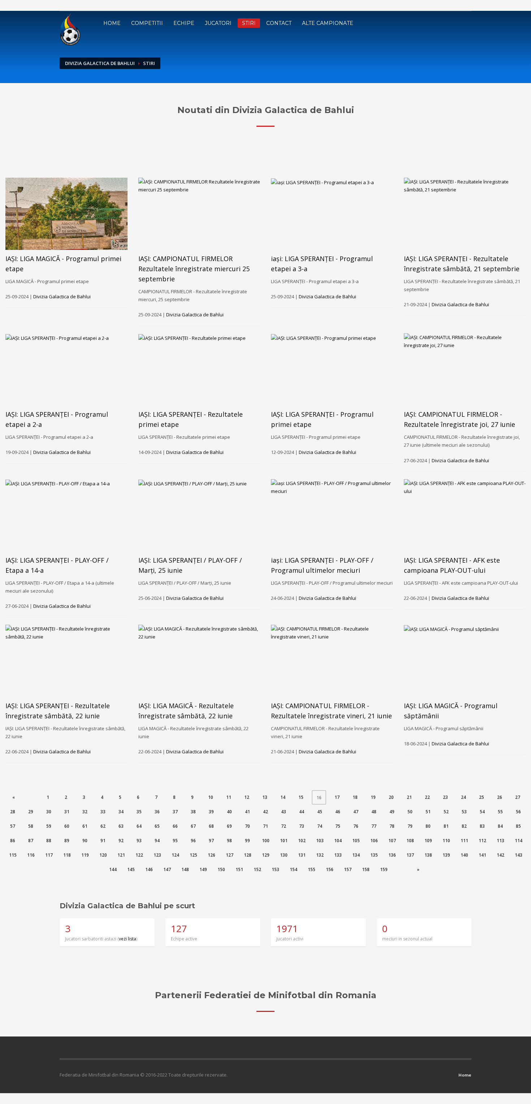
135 (374, 855)
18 (355, 797)
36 (157, 812)
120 (103, 855)
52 (446, 812)
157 (347, 869)
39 (211, 812)
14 (282, 797)
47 (355, 812)
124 (175, 855)
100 (265, 840)
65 (157, 826)
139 (446, 855)
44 (301, 812)
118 (67, 855)
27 (517, 797)
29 (30, 812)
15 (300, 797)
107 (392, 840)
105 (356, 840)
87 (30, 840)
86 (12, 840)
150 (221, 869)
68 (211, 826)
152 (257, 869)
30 (48, 812)
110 (446, 840)
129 (265, 855)
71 (265, 826)
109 (428, 840)
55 (500, 812)
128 (247, 855)
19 (373, 797)
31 (66, 812)
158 (366, 869)
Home (112, 23)
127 (229, 855)
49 (391, 812)
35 (139, 812)
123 (157, 855)
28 (12, 812)
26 (499, 797)
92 (121, 840)
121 (121, 855)
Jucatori (218, 23)
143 (518, 855)
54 (482, 812)
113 (500, 840)
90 (84, 840)
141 (482, 855)
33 (102, 812)
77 (373, 826)
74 (319, 826)
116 (31, 855)
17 (337, 797)
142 (500, 855)
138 (428, 855)
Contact (279, 23)
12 (246, 797)
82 (464, 826)
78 (391, 826)
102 (302, 840)
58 (30, 826)
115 (13, 855)
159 (384, 869)
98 (229, 840)
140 (464, 855)
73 (301, 826)
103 (320, 840)
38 (193, 812)
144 (113, 869)
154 (293, 869)
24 (463, 797)
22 (427, 797)
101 (284, 840)
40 (229, 812)
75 (337, 826)
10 (210, 797)
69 (229, 826)
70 (247, 826)
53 (464, 812)
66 (175, 826)
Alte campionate (327, 23)
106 (374, 840)
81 (446, 826)
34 (121, 812)
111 (464, 840)
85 (518, 826)
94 (157, 840)
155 (311, 869)
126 (211, 855)
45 (319, 812)
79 (410, 826)
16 (321, 797)
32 (84, 812)
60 (66, 826)
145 (131, 869)
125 (193, 855)
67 (193, 826)
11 (228, 797)
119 (85, 855)
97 (211, 840)
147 (167, 869)
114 (518, 840)
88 (48, 840)
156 (329, 869)
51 (428, 812)
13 (264, 797)
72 (283, 826)
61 (84, 826)
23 (445, 797)
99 (247, 840)
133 (338, 855)
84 (500, 826)
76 (355, 826)
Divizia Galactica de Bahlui (100, 63)
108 (410, 840)
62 (102, 826)
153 (275, 869)
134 (356, 855)
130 (284, 855)
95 (175, 840)
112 (482, 840)
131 (302, 855)
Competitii (147, 23)
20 (391, 797)
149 (203, 869)
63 (121, 826)
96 (193, 840)
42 (265, 812)
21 (409, 797)
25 (481, 797)
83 (482, 826)
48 (373, 812)
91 (102, 840)
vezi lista (127, 939)
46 (337, 812)
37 (175, 812)
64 (139, 826)
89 (66, 840)
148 (185, 869)
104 (338, 840)
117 (49, 855)
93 (139, 840)
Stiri (249, 23)
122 (139, 855)
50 (410, 812)
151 (239, 869)
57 (12, 826)
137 (410, 855)
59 (48, 826)
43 (283, 812)
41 (247, 812)
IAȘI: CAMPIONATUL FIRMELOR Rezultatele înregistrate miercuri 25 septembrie (194, 268)
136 (392, 855)
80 (428, 826)
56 (518, 812)
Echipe (183, 23)
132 (320, 855)
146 (149, 869)
